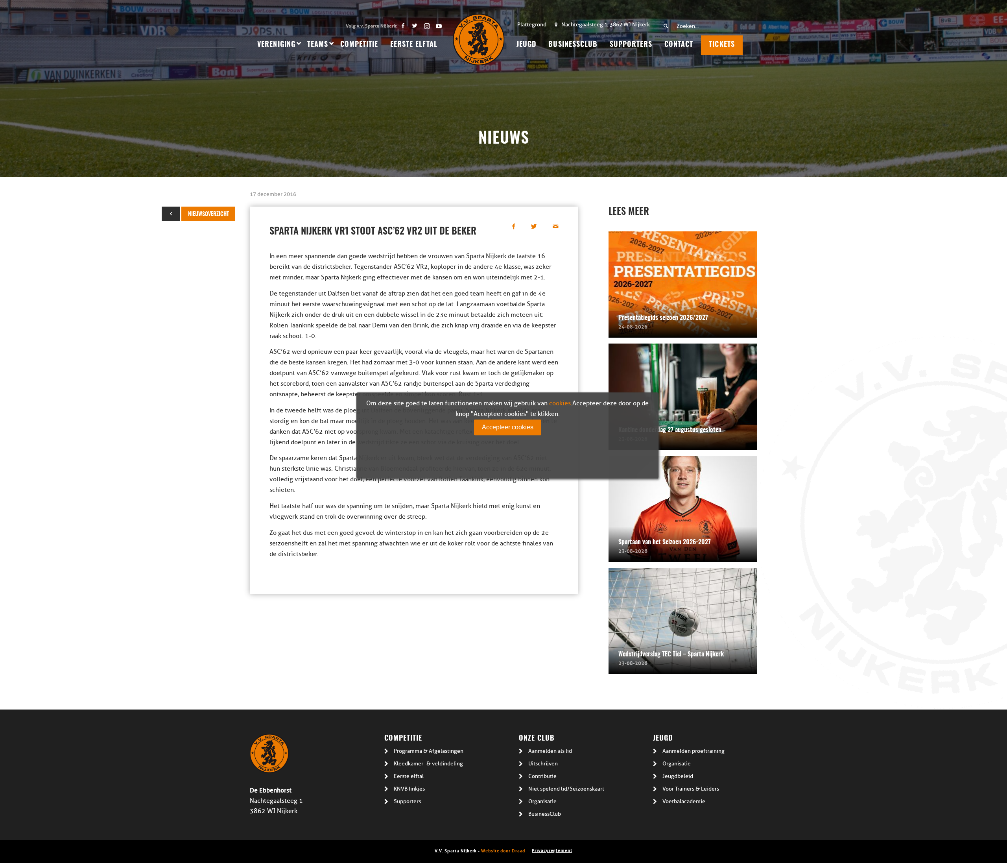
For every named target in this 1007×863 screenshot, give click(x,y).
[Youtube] (438, 25)
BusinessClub (544, 814)
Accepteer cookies (507, 427)
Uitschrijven (543, 763)
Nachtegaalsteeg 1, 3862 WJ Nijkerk (605, 24)
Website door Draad (503, 850)
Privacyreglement (552, 849)
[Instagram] (426, 25)
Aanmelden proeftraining (693, 751)
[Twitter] (415, 25)
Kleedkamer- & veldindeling (428, 763)
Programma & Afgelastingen (428, 751)
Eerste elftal (409, 776)
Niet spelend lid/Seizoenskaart (566, 788)
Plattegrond (531, 24)
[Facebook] (403, 25)
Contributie (542, 776)
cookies (560, 403)
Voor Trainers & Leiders (690, 788)
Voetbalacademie (683, 801)
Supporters (407, 801)
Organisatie (542, 801)
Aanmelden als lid (550, 751)
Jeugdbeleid (677, 776)
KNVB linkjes (409, 788)
